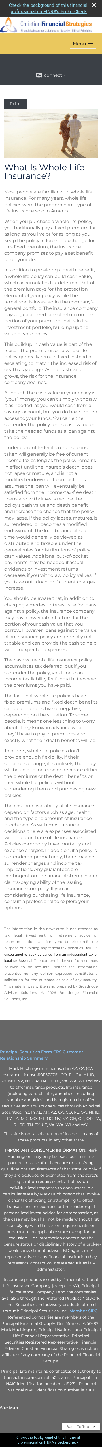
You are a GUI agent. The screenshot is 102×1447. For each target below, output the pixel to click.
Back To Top (78, 1426)
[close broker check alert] (94, 5)
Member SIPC (83, 1310)
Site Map (9, 1407)
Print (15, 103)
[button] (83, 44)
